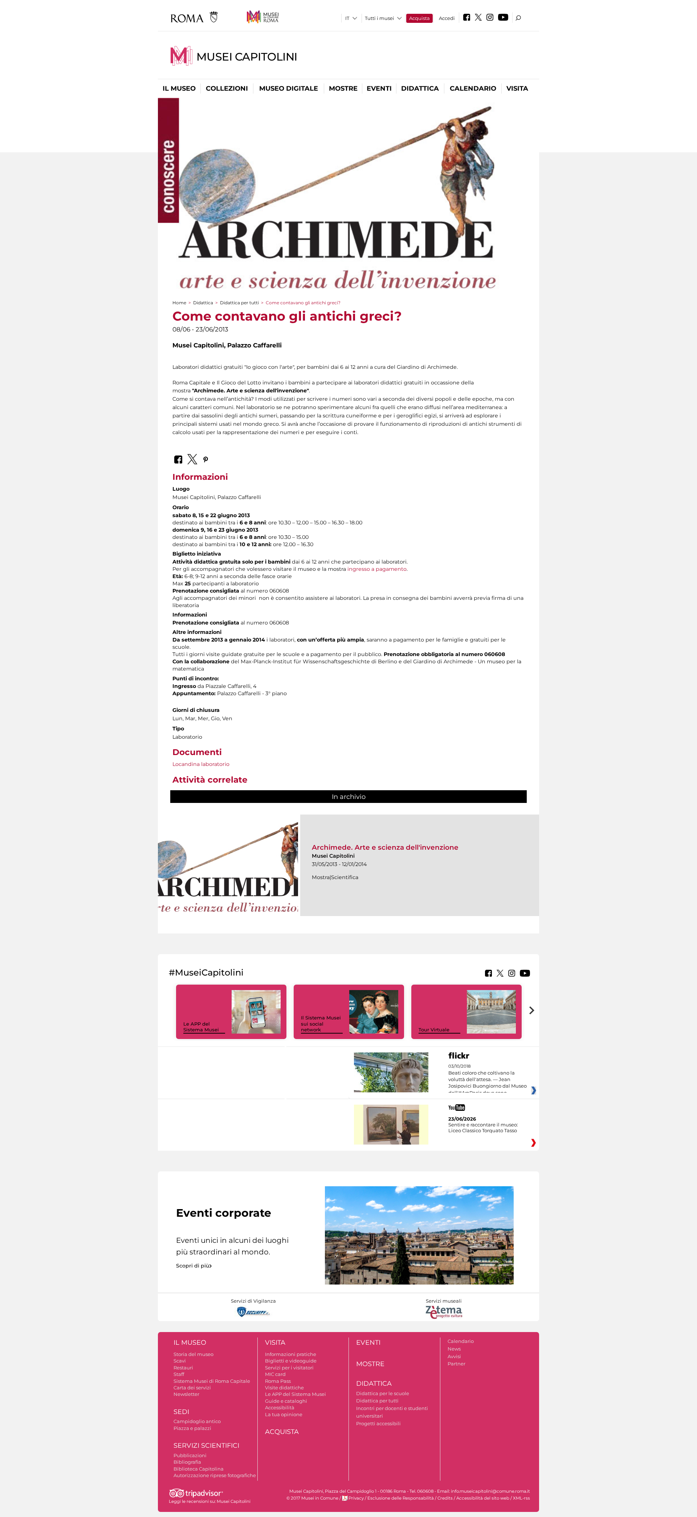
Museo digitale (288, 88)
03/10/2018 (487, 1080)
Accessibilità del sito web (482, 1498)
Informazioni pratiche (290, 1354)
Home (179, 302)
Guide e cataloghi (286, 1401)
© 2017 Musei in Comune (312, 1498)
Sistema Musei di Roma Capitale (212, 1381)
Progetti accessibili (378, 1423)
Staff (179, 1374)
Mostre (343, 88)
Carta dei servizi (192, 1387)
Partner (456, 1363)
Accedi (447, 18)
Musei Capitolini (246, 56)
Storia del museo (193, 1354)
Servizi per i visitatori (289, 1367)
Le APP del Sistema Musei (201, 1027)
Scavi (180, 1361)
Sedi (181, 1412)
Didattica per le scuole (382, 1393)
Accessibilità (279, 1407)
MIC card (275, 1374)
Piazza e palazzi (192, 1428)
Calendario (473, 88)
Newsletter (186, 1394)
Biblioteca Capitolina (199, 1469)
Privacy (356, 1498)
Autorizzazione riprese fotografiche (215, 1475)
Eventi (379, 88)
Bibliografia (187, 1462)
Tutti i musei (379, 18)
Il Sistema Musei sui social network (321, 1024)
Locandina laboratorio (200, 764)
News (454, 1349)
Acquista (419, 18)
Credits (445, 1498)
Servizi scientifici (206, 1445)
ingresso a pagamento (377, 569)
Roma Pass (278, 1381)
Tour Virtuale (434, 1029)
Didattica (420, 88)
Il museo (179, 88)
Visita (517, 88)
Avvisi (454, 1356)
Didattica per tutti (239, 302)
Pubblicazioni (190, 1455)
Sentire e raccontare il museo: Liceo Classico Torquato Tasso (483, 1127)
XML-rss (521, 1498)
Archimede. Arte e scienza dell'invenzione (385, 847)
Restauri (183, 1367)
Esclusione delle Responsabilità (400, 1498)
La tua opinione (283, 1414)
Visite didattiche (284, 1387)
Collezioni (227, 88)
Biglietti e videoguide (291, 1361)
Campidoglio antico (197, 1421)
